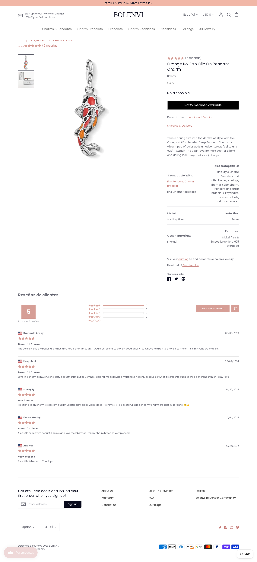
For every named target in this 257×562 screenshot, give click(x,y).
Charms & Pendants (57, 29)
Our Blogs (155, 505)
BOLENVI (128, 15)
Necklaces (168, 29)
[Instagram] (230, 527)
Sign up (73, 504)
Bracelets (115, 29)
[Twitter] (218, 527)
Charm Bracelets (90, 29)
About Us (107, 491)
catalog (183, 259)
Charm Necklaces (141, 29)
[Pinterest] (236, 527)
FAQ (151, 498)
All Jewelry (207, 29)
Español (189, 14)
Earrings (188, 29)
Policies (200, 491)
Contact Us (108, 505)
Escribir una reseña (213, 308)
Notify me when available (203, 105)
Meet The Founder (161, 491)
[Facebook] (224, 527)
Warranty (107, 498)
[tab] (175, 118)
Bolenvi (171, 76)
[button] (235, 308)
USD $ (206, 14)
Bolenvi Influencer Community (216, 498)
